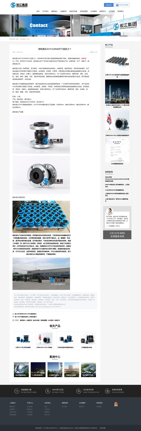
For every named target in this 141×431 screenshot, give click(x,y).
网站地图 (103, 428)
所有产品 (47, 414)
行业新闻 (29, 414)
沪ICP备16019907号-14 (51, 428)
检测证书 (103, 11)
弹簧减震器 (84, 11)
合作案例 (94, 11)
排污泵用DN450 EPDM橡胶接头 (27, 314)
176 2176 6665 (117, 233)
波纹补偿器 (73, 11)
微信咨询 (108, 5)
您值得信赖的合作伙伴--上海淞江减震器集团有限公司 (75, 428)
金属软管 (63, 11)
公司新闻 (112, 11)
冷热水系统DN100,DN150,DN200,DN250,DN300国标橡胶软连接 (117, 179)
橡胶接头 (54, 11)
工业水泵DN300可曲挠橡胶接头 (114, 190)
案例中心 (82, 406)
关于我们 (45, 11)
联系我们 (121, 11)
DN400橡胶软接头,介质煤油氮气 (27, 317)
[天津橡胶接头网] (19, 5)
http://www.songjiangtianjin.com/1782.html (47, 306)
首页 (38, 11)
